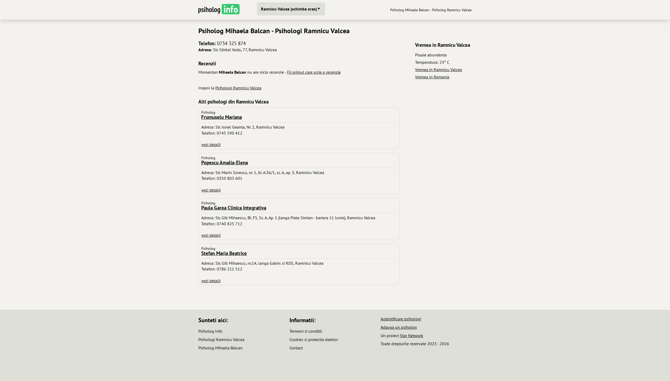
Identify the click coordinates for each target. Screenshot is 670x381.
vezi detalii (211, 144)
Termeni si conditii (305, 331)
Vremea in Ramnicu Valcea (438, 69)
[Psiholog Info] (218, 10)
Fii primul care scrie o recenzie (314, 72)
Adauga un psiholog (399, 327)
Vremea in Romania (432, 76)
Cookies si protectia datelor (313, 339)
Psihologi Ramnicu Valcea (238, 87)
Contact (296, 347)
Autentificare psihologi (401, 318)
